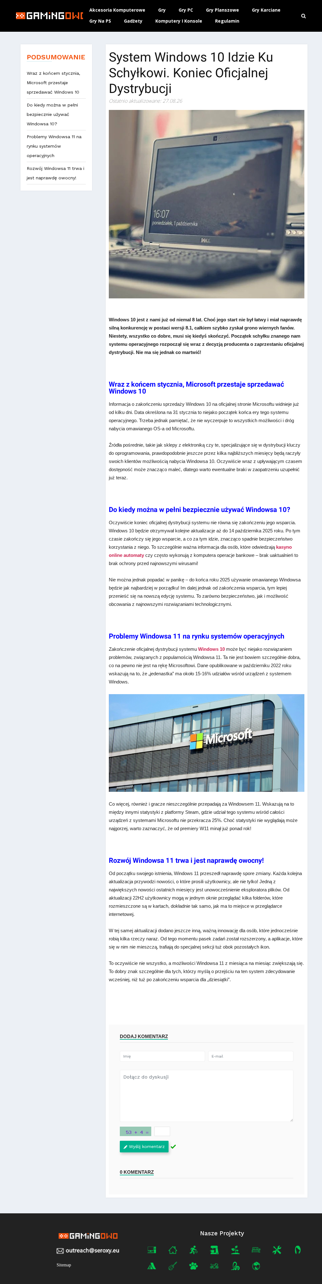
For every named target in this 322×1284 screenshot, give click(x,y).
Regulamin (227, 21)
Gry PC (186, 10)
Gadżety (133, 21)
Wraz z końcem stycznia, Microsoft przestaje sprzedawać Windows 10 (53, 83)
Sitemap (64, 1265)
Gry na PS (100, 21)
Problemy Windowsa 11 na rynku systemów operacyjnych (54, 146)
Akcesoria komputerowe (117, 10)
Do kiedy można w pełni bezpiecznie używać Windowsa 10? (52, 114)
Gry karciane (266, 10)
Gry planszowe (222, 10)
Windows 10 (211, 649)
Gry (162, 10)
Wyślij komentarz (147, 1146)
